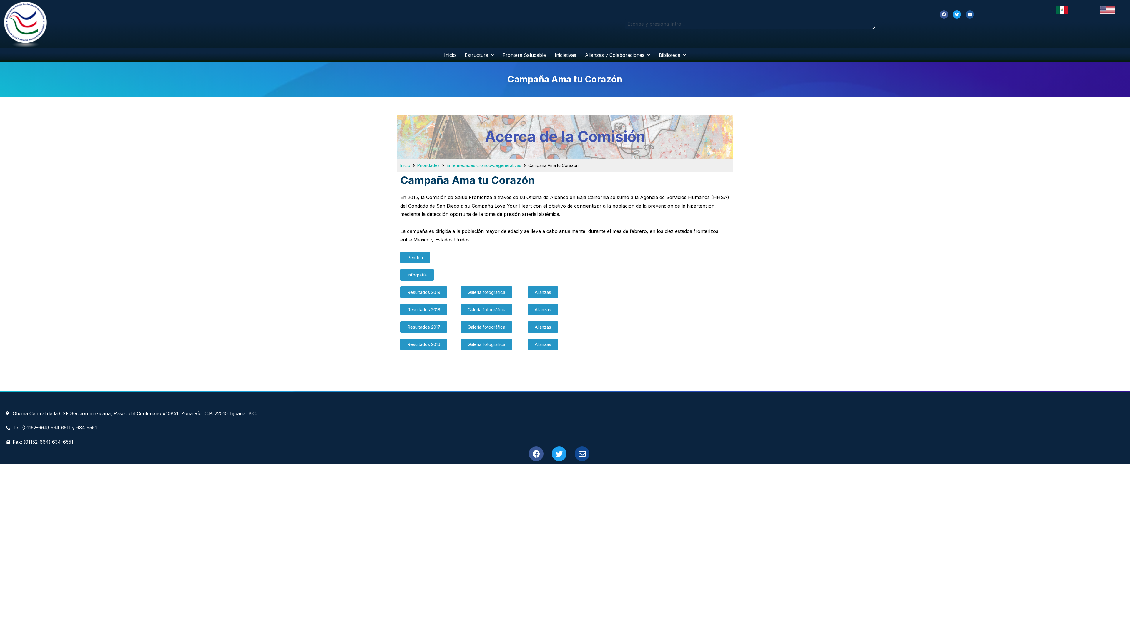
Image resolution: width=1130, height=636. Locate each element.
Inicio (450, 55)
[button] (415, 257)
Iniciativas (565, 55)
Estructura (476, 55)
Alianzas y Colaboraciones (614, 55)
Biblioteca (669, 55)
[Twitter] (957, 14)
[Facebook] (944, 14)
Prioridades (428, 165)
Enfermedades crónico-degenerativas (484, 165)
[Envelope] (970, 14)
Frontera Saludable (524, 55)
